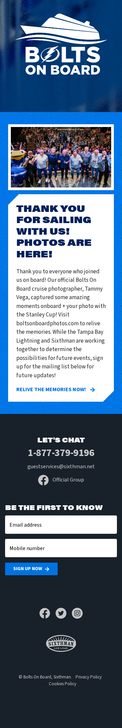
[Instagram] (77, 613)
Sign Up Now (27, 568)
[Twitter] (64, 613)
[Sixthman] (61, 643)
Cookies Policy (62, 684)
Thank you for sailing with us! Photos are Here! (54, 230)
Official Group (68, 480)
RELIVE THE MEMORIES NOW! (51, 389)
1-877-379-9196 (61, 452)
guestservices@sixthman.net (61, 466)
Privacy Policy (89, 677)
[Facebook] (47, 613)
